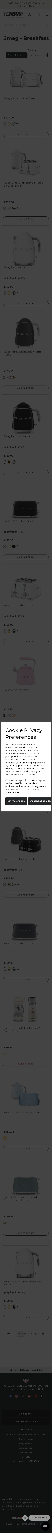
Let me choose (16, 801)
